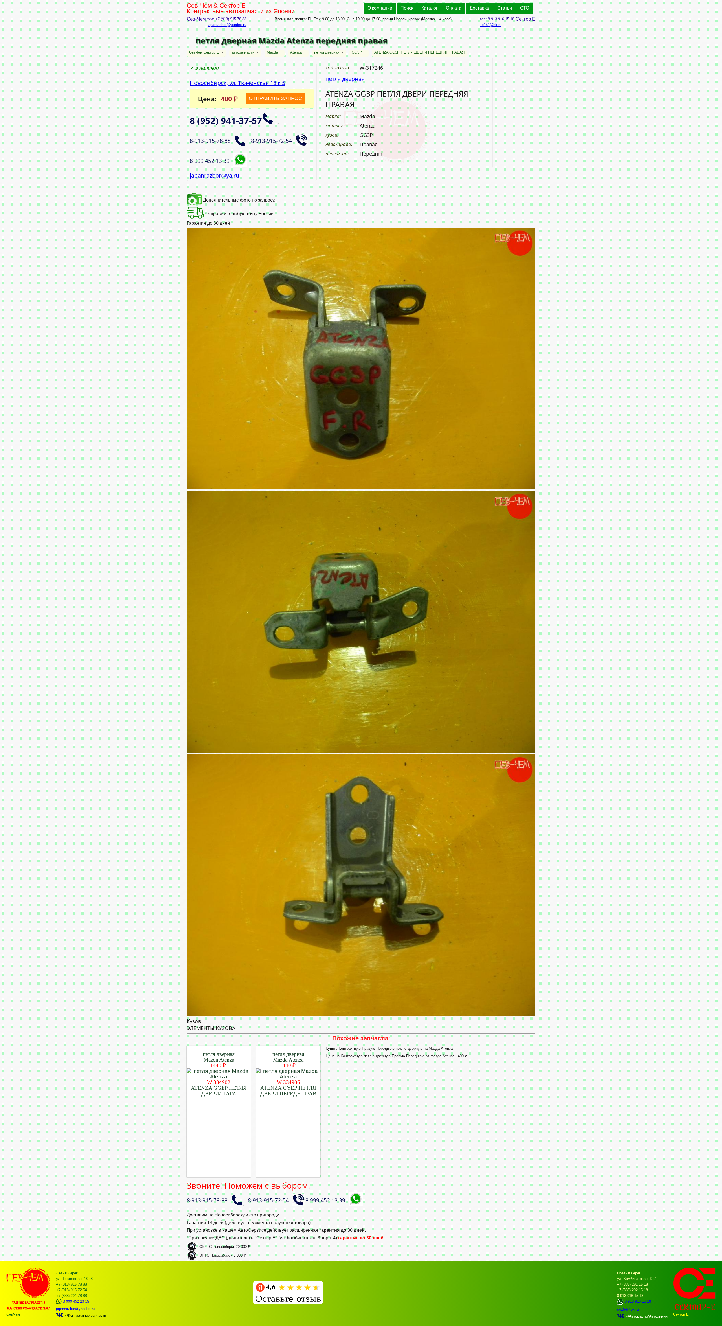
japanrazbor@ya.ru (214, 175)
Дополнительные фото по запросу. (238, 200)
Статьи (504, 8)
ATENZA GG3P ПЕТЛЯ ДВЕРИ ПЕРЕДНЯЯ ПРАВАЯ (419, 52)
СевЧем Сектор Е (204, 52)
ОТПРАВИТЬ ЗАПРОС (275, 98)
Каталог (429, 8)
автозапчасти (243, 52)
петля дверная (326, 52)
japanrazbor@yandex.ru (227, 25)
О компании (379, 8)
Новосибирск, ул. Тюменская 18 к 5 (237, 83)
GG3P (357, 52)
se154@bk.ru (490, 25)
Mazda (272, 52)
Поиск (406, 8)
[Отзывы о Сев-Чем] (288, 1303)
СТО (524, 8)
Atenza (296, 52)
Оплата (453, 8)
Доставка (479, 8)
